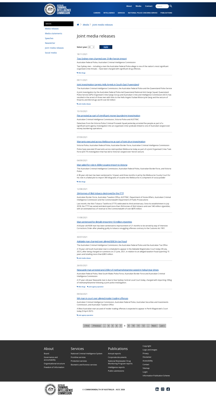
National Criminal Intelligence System (86, 353)
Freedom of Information (54, 367)
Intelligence (109, 13)
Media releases (52, 28)
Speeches (49, 38)
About (129, 6)
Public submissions (116, 371)
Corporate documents (117, 357)
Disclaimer (147, 357)
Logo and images (150, 349)
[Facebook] (168, 389)
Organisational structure (54, 363)
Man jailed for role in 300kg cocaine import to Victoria (102, 164)
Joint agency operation (96, 287)
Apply (106, 47)
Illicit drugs (82, 73)
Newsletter (50, 43)
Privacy (146, 353)
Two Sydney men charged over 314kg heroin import (102, 58)
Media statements (53, 33)
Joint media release (85, 104)
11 (139, 326)
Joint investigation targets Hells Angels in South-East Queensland (108, 84)
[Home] (59, 9)
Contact (148, 6)
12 (144, 326)
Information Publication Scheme (156, 375)
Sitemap (146, 368)
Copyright (147, 346)
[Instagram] (163, 389)
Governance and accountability (51, 358)
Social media (51, 52)
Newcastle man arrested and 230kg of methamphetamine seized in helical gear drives (118, 269)
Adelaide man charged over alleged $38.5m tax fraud (102, 241)
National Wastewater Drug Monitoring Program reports (120, 362)
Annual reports (114, 353)
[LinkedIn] (157, 389)
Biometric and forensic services (84, 364)
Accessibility (148, 361)
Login (145, 372)
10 (134, 326)
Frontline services (78, 357)
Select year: (82, 47)
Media (138, 6)
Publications (166, 13)
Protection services (79, 361)
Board (46, 353)
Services (121, 13)
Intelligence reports (116, 367)
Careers (96, 13)
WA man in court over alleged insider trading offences (102, 298)
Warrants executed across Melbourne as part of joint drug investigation (111, 141)
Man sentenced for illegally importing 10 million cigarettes (104, 221)
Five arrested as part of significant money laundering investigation (108, 115)
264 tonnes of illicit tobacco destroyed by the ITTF (100, 193)
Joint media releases (54, 47)
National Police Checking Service (142, 13)
